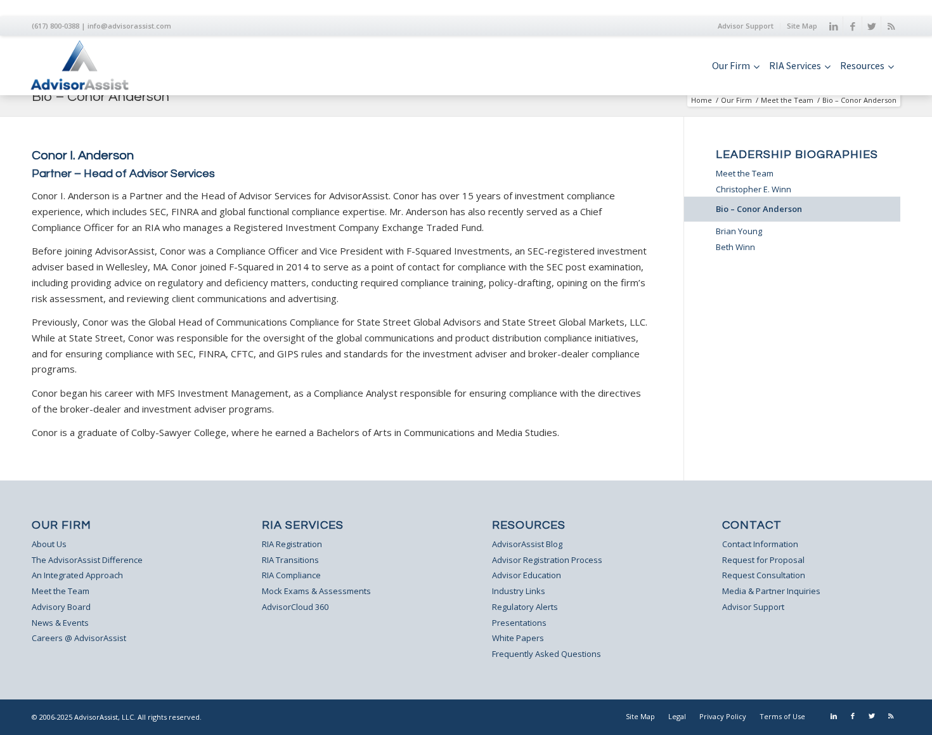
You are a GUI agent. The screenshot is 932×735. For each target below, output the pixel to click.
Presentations (519, 622)
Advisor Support (745, 25)
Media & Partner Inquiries (771, 591)
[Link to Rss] (890, 26)
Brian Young (739, 231)
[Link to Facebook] (852, 26)
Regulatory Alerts (525, 606)
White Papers (518, 638)
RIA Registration (292, 544)
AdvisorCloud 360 (295, 606)
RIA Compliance (291, 575)
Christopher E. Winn (753, 189)
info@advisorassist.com (129, 25)
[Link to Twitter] (871, 26)
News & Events (60, 622)
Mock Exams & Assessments (316, 591)
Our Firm (736, 100)
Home (701, 100)
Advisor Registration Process (547, 560)
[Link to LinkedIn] (833, 26)
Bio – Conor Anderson (100, 96)
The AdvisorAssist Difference (87, 560)
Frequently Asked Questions (546, 653)
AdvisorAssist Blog (527, 544)
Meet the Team (787, 100)
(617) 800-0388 (55, 25)
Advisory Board (61, 606)
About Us (49, 544)
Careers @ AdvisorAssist (79, 638)
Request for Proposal (763, 560)
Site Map (802, 25)
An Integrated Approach (77, 575)
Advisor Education (526, 575)
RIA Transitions (290, 560)
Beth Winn (735, 247)
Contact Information (760, 544)
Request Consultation (763, 575)
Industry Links (518, 591)
